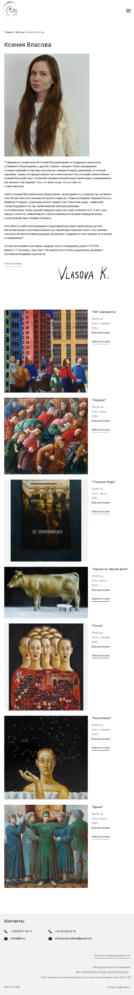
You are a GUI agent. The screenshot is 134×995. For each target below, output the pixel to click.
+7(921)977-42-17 (21, 931)
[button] (100, 342)
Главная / (9, 32)
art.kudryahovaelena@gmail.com (73, 938)
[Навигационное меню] (128, 10)
